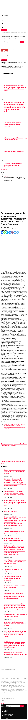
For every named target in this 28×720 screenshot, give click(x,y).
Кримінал (6, 23)
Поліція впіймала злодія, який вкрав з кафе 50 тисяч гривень (13, 539)
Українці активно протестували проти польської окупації (14, 532)
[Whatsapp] (4, 232)
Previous (3, 169)
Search (22, 42)
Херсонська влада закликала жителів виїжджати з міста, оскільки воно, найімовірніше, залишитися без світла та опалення (15, 595)
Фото (5, 24)
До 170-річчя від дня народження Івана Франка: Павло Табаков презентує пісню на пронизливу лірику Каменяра (14, 644)
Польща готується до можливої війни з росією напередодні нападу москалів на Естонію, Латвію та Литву (15, 88)
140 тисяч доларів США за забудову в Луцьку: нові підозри (15, 138)
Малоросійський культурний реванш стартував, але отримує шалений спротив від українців (14, 493)
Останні (6, 15)
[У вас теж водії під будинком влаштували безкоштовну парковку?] (15, 117)
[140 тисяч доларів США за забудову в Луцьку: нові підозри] (15, 132)
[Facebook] (2, 232)
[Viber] (12, 232)
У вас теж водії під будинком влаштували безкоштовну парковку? (13, 124)
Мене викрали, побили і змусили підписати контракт (14, 586)
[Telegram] (15, 232)
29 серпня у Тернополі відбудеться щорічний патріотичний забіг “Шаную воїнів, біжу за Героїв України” (15, 633)
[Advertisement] (14, 196)
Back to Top (3, 703)
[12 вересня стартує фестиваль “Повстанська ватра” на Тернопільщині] (15, 157)
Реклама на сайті (8, 27)
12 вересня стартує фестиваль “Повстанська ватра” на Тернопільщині (13, 165)
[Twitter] (17, 232)
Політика (6, 22)
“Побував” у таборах (10, 511)
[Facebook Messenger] (9, 232)
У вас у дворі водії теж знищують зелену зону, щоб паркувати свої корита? (14, 471)
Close (2, 704)
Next (6, 169)
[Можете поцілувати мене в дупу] (15, 145)
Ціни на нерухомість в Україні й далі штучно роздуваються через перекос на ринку (15, 623)
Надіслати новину (8, 26)
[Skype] (7, 232)
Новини (6, 20)
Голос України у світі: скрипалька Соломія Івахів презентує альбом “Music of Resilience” (15, 561)
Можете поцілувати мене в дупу (14, 151)
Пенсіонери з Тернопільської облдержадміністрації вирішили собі (15, 653)
